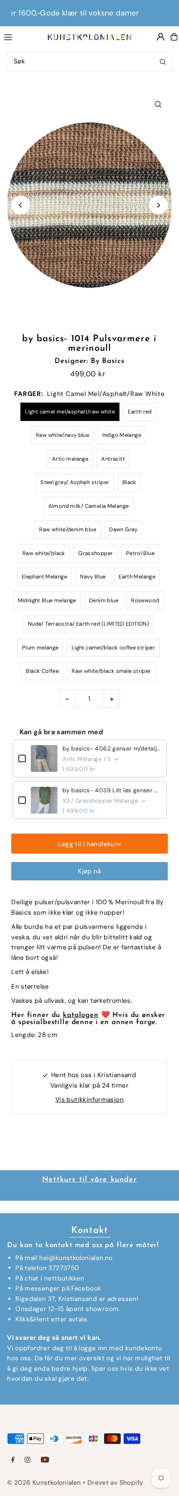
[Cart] (174, 37)
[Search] (163, 61)
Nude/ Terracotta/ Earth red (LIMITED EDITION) (88, 623)
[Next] (158, 205)
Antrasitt (112, 458)
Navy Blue (92, 576)
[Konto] (160, 37)
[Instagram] (27, 1460)
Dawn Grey (123, 529)
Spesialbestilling (117, 1180)
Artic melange (70, 458)
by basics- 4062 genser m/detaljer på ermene (111, 748)
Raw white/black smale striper (111, 670)
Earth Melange (137, 576)
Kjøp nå (89, 871)
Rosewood (145, 600)
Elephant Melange (44, 576)
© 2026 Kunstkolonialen (45, 1482)
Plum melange (40, 647)
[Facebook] (13, 1460)
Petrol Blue (140, 553)
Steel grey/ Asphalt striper (74, 482)
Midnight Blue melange (47, 600)
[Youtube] (45, 1460)
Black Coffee (42, 670)
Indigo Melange (121, 435)
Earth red (140, 411)
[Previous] (20, 205)
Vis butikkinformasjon (89, 1099)
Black (129, 482)
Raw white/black (43, 553)
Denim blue (103, 600)
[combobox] (89, 61)
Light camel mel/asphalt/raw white (70, 411)
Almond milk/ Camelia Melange (88, 506)
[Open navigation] (21, 36)
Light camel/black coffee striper (113, 647)
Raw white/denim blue (67, 529)
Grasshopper (95, 553)
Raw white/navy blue (62, 435)
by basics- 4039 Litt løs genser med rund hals (111, 790)
